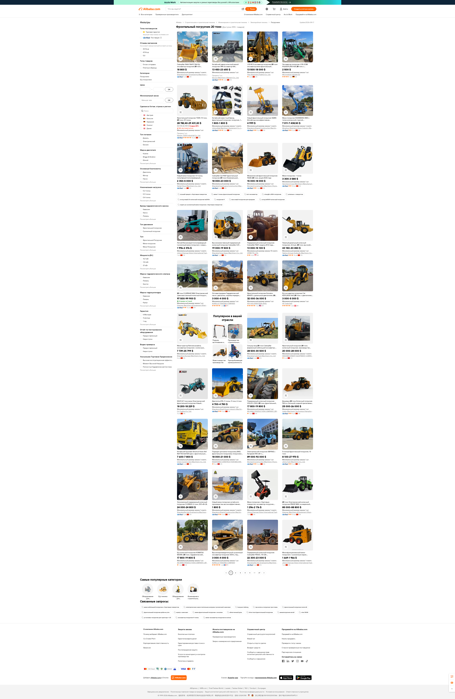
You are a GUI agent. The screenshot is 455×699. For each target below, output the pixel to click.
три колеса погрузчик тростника (266, 607)
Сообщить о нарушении (256, 659)
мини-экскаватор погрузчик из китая (218, 617)
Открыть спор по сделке (256, 643)
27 (259, 573)
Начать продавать (288, 639)
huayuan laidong (242, 607)
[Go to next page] (264, 573)
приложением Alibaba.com (266, 678)
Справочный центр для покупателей (261, 634)
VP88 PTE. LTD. (252, 253)
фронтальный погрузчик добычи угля (156, 612)
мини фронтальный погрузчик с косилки (209, 612)
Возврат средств (253, 648)
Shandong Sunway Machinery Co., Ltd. (191, 356)
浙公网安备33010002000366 (266, 695)
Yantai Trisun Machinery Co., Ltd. (189, 186)
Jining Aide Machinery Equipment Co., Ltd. (227, 128)
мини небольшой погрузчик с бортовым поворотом (161, 607)
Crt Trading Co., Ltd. (184, 411)
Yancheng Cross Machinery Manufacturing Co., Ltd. (297, 184)
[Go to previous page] (226, 573)
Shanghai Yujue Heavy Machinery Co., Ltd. (227, 253)
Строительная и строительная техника (200, 22)
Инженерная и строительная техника (232, 22)
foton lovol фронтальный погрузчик (261, 612)
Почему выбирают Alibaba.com (155, 634)
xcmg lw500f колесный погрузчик (273, 199)
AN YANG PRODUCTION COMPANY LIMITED (262, 411)
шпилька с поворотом (295, 194)
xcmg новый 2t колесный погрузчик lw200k (195, 199)
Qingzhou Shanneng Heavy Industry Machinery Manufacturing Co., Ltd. (297, 128)
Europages (262, 688)
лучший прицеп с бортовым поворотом (193, 194)
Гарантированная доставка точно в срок (191, 644)
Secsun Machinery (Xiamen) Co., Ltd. (225, 78)
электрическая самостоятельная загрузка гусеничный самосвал (208, 607)
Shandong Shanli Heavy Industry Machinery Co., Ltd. (227, 409)
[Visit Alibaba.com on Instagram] (297, 661)
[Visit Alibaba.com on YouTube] (302, 661)
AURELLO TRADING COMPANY (223, 303)
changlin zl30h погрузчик (272, 194)
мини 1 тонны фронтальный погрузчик (227, 194)
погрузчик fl (220, 199)
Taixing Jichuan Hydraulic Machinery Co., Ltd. (297, 253)
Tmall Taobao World (216, 688)
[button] (242, 9)
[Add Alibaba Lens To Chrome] (179, 677)
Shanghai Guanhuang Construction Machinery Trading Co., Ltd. (227, 186)
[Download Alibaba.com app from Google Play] (304, 677)
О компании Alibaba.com (153, 629)
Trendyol (253, 688)
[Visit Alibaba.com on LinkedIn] (288, 661)
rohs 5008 (304, 612)
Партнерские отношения (291, 652)
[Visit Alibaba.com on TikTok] (306, 661)
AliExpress (194, 688)
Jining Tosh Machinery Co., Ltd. (293, 462)
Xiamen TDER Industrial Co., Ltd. (188, 135)
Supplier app (233, 678)
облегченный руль (235, 612)
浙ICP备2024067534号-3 (288, 695)
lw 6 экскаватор (252, 194)
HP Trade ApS (287, 303)
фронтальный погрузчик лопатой (295, 607)
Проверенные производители (224, 637)
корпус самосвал (182, 612)
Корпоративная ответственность (156, 643)
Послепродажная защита (187, 650)
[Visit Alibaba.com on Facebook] (283, 661)
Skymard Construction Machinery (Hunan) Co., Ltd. (262, 186)
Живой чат (251, 639)
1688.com (203, 688)
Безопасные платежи (186, 634)
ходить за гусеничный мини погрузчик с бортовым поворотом (201, 205)
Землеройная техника (258, 22)
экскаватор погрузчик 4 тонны (188, 617)
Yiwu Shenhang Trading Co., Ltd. (259, 74)
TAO (246, 688)
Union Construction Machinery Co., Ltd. (191, 462)
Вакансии (147, 648)
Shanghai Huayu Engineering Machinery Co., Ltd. (192, 74)
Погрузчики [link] (275, 22)
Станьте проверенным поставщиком (296, 648)
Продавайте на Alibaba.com (292, 634)
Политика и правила (185, 661)
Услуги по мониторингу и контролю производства (191, 655)
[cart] (274, 9)
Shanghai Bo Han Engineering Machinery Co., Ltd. (192, 512)
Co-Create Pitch (149, 639)
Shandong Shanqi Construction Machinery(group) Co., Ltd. (262, 128)
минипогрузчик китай (287, 612)
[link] (452, 676)
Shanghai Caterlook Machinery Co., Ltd (261, 356)
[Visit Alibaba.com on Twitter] (292, 661)
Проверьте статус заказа (291, 643)
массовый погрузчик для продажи (243, 199)
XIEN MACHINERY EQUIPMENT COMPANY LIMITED (297, 356)
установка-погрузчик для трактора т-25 (157, 617)
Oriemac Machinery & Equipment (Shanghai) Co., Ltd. (192, 305)
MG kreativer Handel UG (291, 74)
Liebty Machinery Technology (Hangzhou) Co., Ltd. (297, 411)
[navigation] (156, 298)
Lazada (227, 688)
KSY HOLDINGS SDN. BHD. (257, 303)
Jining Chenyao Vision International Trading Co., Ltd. (192, 253)
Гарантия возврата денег (187, 639)
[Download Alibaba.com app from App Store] (286, 677)
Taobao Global (237, 688)
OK (169, 89)
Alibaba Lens (156, 678)
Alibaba (178, 22)
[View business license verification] (249, 695)
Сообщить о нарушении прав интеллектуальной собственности (260, 653)
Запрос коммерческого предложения (227, 641)
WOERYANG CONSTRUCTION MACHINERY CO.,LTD (227, 462)
